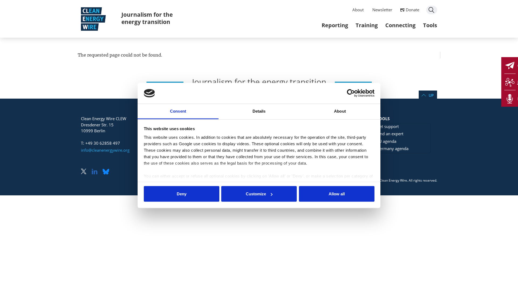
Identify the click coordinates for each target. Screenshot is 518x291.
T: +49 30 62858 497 (100, 143)
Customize (256, 194)
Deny (181, 194)
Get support (388, 126)
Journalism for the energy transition (147, 18)
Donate (412, 9)
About (358, 9)
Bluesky (107, 172)
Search (431, 10)
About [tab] (340, 111)
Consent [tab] (178, 111)
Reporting (335, 25)
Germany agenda (392, 148)
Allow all (337, 194)
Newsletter (382, 9)
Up (431, 95)
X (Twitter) (86, 172)
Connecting (400, 25)
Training (367, 25)
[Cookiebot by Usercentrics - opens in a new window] (350, 93)
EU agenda (386, 141)
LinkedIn (96, 172)
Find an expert (390, 133)
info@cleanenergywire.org (105, 150)
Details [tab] (259, 111)
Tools (430, 25)
